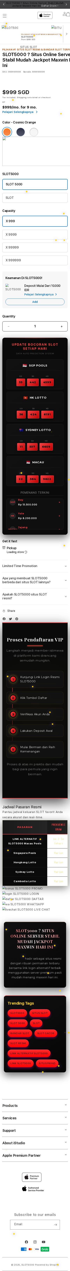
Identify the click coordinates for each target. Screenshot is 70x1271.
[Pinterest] (17, 619)
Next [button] (66, 4)
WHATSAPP (35, 904)
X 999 (10, 221)
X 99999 (12, 247)
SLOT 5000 (14, 184)
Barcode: (27, 71)
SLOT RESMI (18, 1043)
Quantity (8, 316)
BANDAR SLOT (19, 1033)
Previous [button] (4, 4)
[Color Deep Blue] (20, 132)
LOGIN (34, 894)
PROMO (37, 888)
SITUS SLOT (40, 1013)
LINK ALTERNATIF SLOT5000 (29, 1053)
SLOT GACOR (45, 1033)
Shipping (22, 97)
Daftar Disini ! (49, 5)
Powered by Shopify (47, 1265)
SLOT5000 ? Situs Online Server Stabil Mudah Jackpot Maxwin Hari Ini (35, 4)
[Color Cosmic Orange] (7, 132)
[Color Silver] (34, 132)
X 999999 (13, 260)
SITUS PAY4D (47, 1063)
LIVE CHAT (41, 909)
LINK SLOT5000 (20, 1063)
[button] (35, 566)
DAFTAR (37, 899)
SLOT (10, 198)
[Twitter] (11, 619)
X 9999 (11, 234)
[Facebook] (5, 619)
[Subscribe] (55, 1225)
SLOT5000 (16, 958)
